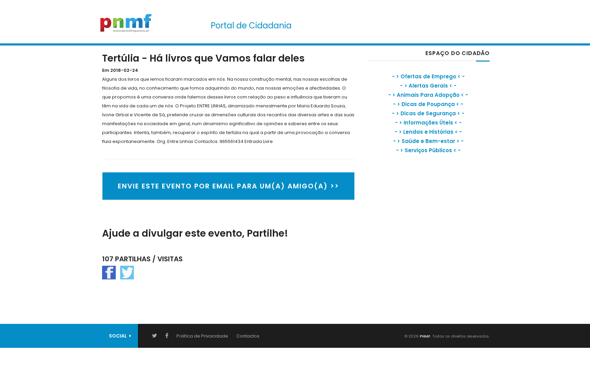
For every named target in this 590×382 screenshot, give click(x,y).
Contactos (247, 336)
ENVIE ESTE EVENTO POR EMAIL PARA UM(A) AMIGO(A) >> (228, 186)
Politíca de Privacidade (202, 336)
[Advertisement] (418, 220)
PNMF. (425, 336)
